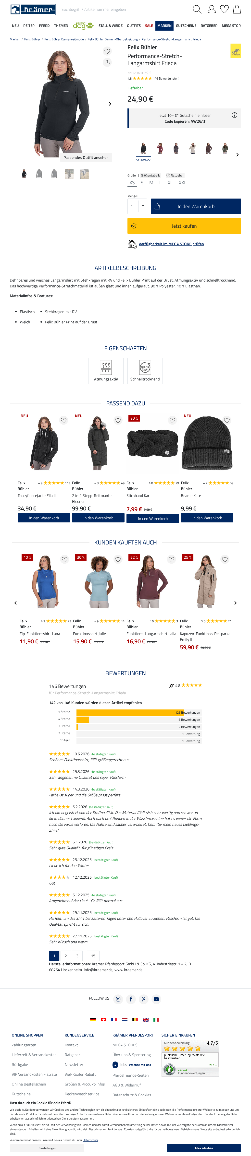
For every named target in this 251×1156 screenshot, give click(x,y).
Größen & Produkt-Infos (85, 1084)
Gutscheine (21, 1094)
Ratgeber (178, 175)
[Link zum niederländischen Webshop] (125, 1019)
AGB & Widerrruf (127, 1085)
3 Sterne (64, 726)
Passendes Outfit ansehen (86, 157)
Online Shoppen (27, 1035)
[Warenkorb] (237, 8)
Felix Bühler (32, 39)
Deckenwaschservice (82, 1094)
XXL (183, 182)
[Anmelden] (212, 8)
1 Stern (65, 740)
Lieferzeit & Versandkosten (34, 1055)
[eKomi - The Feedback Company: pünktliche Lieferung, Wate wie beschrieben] (190, 1058)
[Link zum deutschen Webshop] (94, 1019)
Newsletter (74, 1064)
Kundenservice (79, 1035)
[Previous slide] (14, 104)
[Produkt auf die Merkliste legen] (107, 51)
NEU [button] (15, 25)
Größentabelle (150, 175)
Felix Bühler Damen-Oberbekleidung (113, 39)
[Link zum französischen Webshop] (115, 1019)
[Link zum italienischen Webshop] (157, 1019)
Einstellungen (47, 1148)
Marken (15, 39)
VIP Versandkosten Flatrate (34, 1074)
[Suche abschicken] (198, 9)
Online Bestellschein (29, 1084)
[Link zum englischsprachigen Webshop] (147, 1019)
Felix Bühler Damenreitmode (64, 39)
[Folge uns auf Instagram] (118, 999)
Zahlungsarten (24, 1045)
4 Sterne (64, 719)
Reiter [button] (29, 25)
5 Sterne (64, 711)
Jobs (132, 1064)
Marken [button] (164, 25)
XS (132, 182)
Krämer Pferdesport (133, 1035)
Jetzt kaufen (184, 226)
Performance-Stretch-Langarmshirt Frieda (171, 39)
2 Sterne (64, 733)
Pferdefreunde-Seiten (131, 1075)
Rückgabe (20, 1064)
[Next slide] (110, 104)
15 (93, 956)
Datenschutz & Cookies (132, 1095)
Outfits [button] (134, 25)
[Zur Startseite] (33, 9)
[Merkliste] (224, 8)
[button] (83, 26)
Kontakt (71, 1045)
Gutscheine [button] (186, 25)
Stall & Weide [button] (111, 25)
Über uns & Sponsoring (132, 1055)
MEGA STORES (233, 25)
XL (170, 182)
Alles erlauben (204, 1148)
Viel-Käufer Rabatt (80, 1074)
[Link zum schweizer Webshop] (104, 1019)
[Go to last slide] (16, 603)
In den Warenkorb (44, 518)
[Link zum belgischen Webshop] (136, 1019)
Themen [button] (61, 25)
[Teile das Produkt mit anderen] (107, 62)
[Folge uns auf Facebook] (131, 999)
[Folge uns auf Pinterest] (144, 999)
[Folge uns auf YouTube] (156, 999)
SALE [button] (149, 25)
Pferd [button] (44, 25)
